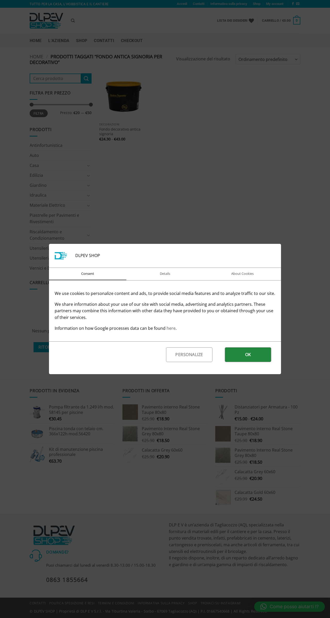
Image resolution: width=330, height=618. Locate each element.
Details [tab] (165, 273)
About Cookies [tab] (242, 273)
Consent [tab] (87, 273)
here (171, 328)
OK (248, 354)
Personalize (189, 354)
